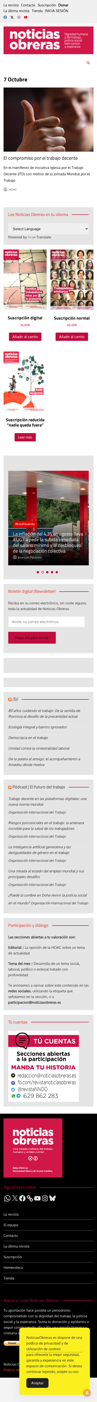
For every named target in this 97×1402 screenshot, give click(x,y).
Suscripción (47, 5)
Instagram (18, 17)
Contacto (28, 5)
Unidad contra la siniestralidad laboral (38, 748)
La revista (11, 5)
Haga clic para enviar (32, 637)
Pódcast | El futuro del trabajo (38, 787)
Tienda (37, 11)
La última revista (16, 11)
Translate (43, 237)
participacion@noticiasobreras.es (34, 1002)
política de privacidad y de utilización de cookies (47, 1346)
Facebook (5, 17)
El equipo (11, 1225)
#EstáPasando (25, 524)
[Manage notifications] (87, 1393)
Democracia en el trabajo (28, 737)
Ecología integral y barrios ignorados (37, 727)
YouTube (25, 17)
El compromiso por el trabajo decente (41, 158)
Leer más (25, 437)
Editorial (14, 947)
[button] (38, 572)
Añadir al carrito (25, 336)
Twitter (12, 17)
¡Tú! (15, 699)
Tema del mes (19, 963)
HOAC (12, 189)
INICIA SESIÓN (56, 11)
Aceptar (37, 1383)
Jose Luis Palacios (29, 557)
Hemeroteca (13, 1267)
